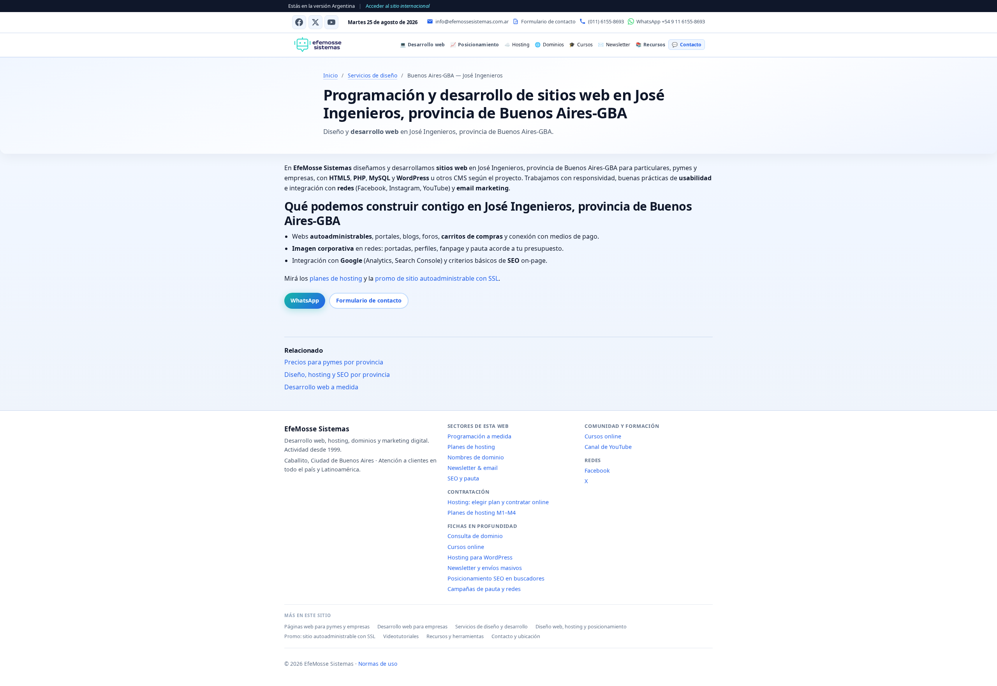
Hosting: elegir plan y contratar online (498, 502)
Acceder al (398, 5)
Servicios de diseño (372, 75)
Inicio (330, 75)
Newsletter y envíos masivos (484, 568)
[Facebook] (299, 22)
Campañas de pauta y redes (484, 589)
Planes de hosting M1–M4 (481, 512)
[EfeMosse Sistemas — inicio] (317, 44)
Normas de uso (377, 663)
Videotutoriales (401, 636)
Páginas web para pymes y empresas (327, 626)
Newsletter (614, 44)
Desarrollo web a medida (321, 387)
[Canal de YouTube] (331, 22)
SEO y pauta (463, 478)
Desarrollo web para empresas (412, 626)
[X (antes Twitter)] (315, 22)
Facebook (597, 470)
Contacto (686, 44)
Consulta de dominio (475, 536)
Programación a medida (479, 436)
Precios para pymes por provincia (333, 362)
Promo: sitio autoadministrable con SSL (329, 636)
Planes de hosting (471, 446)
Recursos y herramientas (455, 636)
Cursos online (465, 547)
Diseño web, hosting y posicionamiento (581, 626)
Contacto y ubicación (515, 636)
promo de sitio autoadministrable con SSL (436, 278)
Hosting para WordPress (480, 557)
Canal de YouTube (608, 446)
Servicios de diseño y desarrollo (491, 626)
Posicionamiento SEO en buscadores (495, 578)
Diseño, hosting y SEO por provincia (337, 374)
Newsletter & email (472, 467)
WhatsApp (305, 300)
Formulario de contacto (369, 300)
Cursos (580, 44)
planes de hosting (336, 278)
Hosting (516, 44)
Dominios (549, 44)
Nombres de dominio (475, 457)
